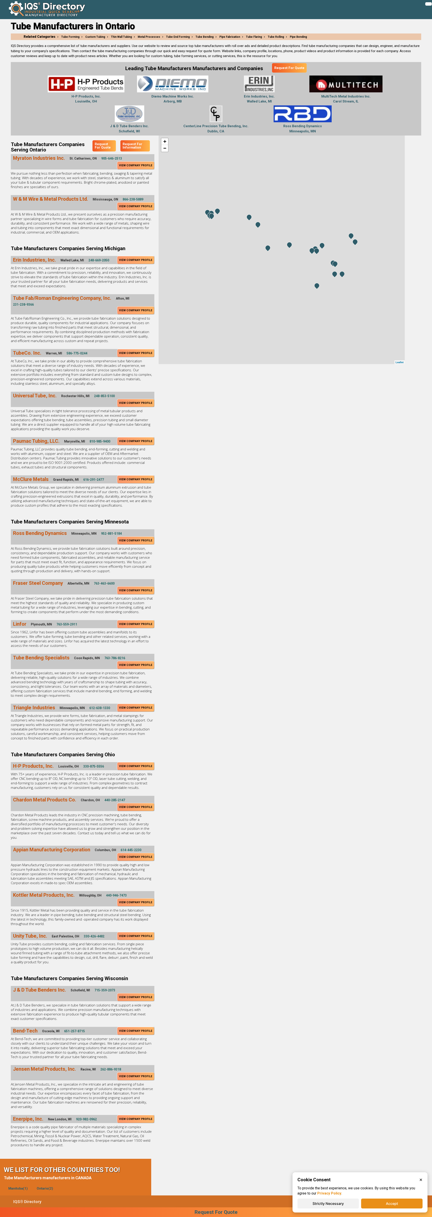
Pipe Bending (298, 36)
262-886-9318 (110, 1069)
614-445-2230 (131, 850)
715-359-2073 (104, 990)
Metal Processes (149, 36)
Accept (392, 1203)
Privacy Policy (329, 1193)
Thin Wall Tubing (121, 36)
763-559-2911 (66, 624)
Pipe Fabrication (229, 36)
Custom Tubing (95, 36)
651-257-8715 (74, 1031)
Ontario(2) (45, 1188)
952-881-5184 (111, 533)
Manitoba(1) (18, 1188)
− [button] (164, 148)
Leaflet (400, 362)
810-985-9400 (100, 441)
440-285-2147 (114, 800)
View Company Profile (135, 165)
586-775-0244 (77, 353)
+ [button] (164, 141)
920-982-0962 (86, 1119)
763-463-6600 (104, 583)
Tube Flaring (254, 36)
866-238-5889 (133, 199)
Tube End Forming (178, 36)
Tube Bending (205, 36)
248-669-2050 (98, 260)
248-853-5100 (104, 396)
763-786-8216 (114, 658)
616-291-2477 (93, 479)
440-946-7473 (116, 895)
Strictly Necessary (328, 1203)
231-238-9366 (23, 304)
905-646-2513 (111, 158)
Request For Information (132, 145)
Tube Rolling (276, 36)
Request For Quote (289, 68)
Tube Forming (70, 36)
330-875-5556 (93, 766)
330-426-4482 (94, 936)
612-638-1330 (99, 708)
